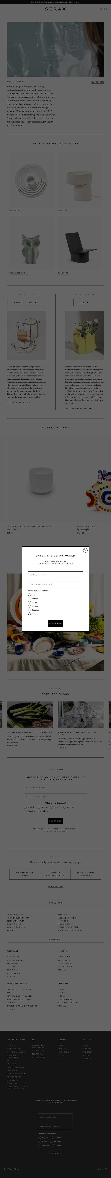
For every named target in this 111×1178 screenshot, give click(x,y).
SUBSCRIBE (55, 623)
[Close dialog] (85, 550)
